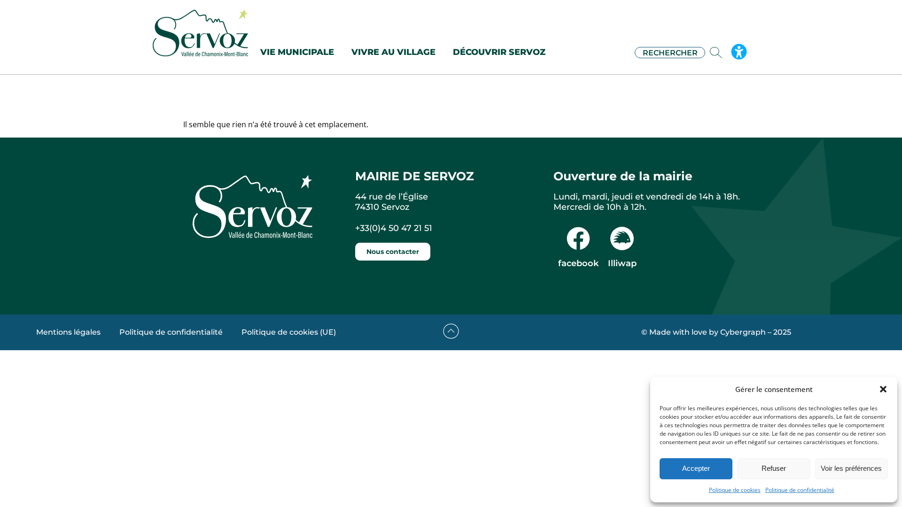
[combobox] (670, 52)
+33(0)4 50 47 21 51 (393, 228)
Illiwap (622, 263)
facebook (578, 263)
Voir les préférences (851, 468)
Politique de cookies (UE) (288, 332)
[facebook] (578, 238)
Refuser (774, 468)
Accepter (696, 468)
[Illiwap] (622, 238)
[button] (883, 389)
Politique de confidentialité (799, 490)
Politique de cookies (735, 490)
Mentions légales (68, 332)
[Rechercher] (718, 52)
